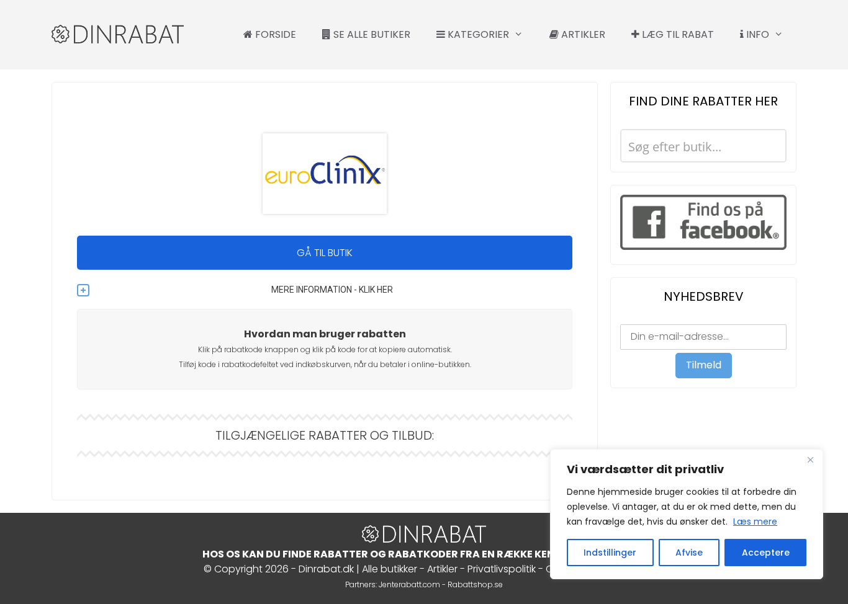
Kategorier (477, 34)
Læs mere (755, 521)
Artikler (582, 34)
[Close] (810, 459)
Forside (274, 34)
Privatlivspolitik (501, 569)
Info (756, 34)
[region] (686, 514)
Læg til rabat (676, 34)
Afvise (689, 552)
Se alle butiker (370, 34)
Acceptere (766, 552)
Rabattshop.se (475, 584)
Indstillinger (610, 552)
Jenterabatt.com (409, 584)
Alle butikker (389, 569)
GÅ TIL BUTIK (325, 253)
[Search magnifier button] (769, 145)
